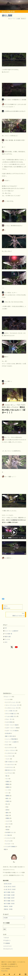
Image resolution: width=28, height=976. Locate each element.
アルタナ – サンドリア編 (10, 724)
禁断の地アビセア (9, 770)
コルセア (8, 821)
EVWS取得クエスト (9, 832)
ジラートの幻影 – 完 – (10, 710)
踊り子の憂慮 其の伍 (9, 892)
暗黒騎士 (8, 795)
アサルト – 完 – (8, 719)
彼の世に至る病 (7, 883)
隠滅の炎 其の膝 (8, 906)
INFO (6, 642)
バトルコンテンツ (9, 838)
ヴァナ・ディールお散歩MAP (11, 630)
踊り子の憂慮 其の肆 (9, 895)
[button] (14, 532)
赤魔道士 (8, 787)
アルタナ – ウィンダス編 (10, 730)
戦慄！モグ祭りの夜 (9, 736)
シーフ (7, 789)
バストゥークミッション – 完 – (12, 705)
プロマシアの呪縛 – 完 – (10, 713)
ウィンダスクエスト (9, 753)
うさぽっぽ (6, 937)
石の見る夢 (7, 733)
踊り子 (7, 826)
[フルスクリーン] (24, 537)
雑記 (5, 849)
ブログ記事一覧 (8, 633)
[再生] (3, 537)
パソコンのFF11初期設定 (9, 846)
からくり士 (8, 823)
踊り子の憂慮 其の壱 (9, 903)
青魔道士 (8, 818)
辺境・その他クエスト (10, 761)
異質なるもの (7, 607)
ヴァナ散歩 (7, 835)
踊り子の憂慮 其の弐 (9, 900)
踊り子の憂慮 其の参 (9, 897)
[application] (14, 532)
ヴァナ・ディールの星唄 (15, 18)
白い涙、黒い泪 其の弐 (9, 886)
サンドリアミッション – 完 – (11, 702)
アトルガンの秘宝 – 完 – (10, 716)
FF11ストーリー (7, 696)
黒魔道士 (8, 784)
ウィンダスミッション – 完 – (11, 707)
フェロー (8, 758)
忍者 (7, 809)
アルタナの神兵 (8, 722)
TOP (6, 628)
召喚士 (7, 815)
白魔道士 (8, 781)
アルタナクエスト (9, 767)
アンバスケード (8, 843)
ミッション (7, 699)
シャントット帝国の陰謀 (10, 739)
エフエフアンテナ (7, 946)
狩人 (7, 804)
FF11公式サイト (7, 940)
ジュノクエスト (8, 756)
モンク (7, 778)
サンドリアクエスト (9, 747)
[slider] (13, 537)
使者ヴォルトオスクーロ (18, 614)
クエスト (7, 744)
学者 (7, 829)
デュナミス (7, 840)
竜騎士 (7, 812)
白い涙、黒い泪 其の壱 (9, 889)
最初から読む (8, 636)
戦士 (7, 775)
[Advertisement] (14, 36)
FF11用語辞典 (6, 943)
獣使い (7, 798)
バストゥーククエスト (10, 750)
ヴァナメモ (7, 639)
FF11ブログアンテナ (8, 948)
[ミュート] (22, 537)
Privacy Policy (4, 970)
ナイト (7, 792)
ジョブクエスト (8, 773)
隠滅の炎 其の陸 (8, 909)
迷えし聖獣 (7, 15)
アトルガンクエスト (9, 764)
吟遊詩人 (8, 801)
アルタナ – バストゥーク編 (11, 727)
